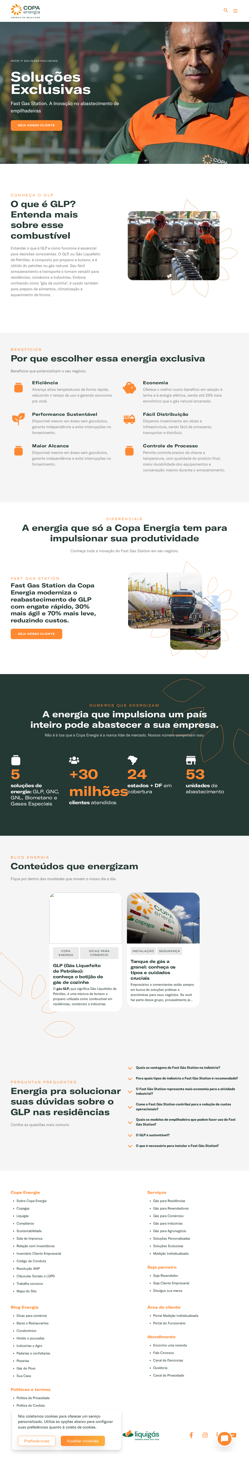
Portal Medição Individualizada (175, 1316)
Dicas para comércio (32, 1316)
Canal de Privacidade (168, 1375)
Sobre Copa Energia (31, 1201)
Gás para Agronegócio (169, 1231)
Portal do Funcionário (169, 1323)
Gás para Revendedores (171, 1208)
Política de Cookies (31, 1406)
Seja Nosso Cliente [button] (36, 633)
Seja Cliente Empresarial (171, 1283)
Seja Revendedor (165, 1276)
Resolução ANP (28, 1269)
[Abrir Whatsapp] (223, 1440)
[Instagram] (205, 1435)
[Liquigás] (141, 1435)
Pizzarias (23, 1361)
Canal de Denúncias (168, 1360)
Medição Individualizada (170, 1254)
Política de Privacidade (33, 1398)
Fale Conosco (163, 1353)
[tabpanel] (124, 84)
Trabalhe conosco (30, 1284)
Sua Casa (24, 1376)
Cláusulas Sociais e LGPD (36, 1276)
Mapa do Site (26, 1291)
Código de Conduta (31, 1261)
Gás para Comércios (168, 1216)
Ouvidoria (160, 1368)
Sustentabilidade (29, 1231)
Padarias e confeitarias (33, 1353)
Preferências (37, 1440)
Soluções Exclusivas (168, 1246)
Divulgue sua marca (167, 1291)
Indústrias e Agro (29, 1346)
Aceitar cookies (83, 1440)
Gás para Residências (169, 1201)
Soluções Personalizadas (171, 1238)
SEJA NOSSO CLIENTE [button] (36, 125)
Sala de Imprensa (29, 1238)
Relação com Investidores (36, 1246)
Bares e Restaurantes (33, 1323)
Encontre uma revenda (170, 1345)
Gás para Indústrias (168, 1223)
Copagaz (23, 1208)
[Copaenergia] (25, 11)
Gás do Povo (26, 1368)
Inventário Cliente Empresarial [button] (39, 1254)
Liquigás (23, 1216)
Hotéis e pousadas (30, 1338)
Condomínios (26, 1331)
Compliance (25, 1223)
